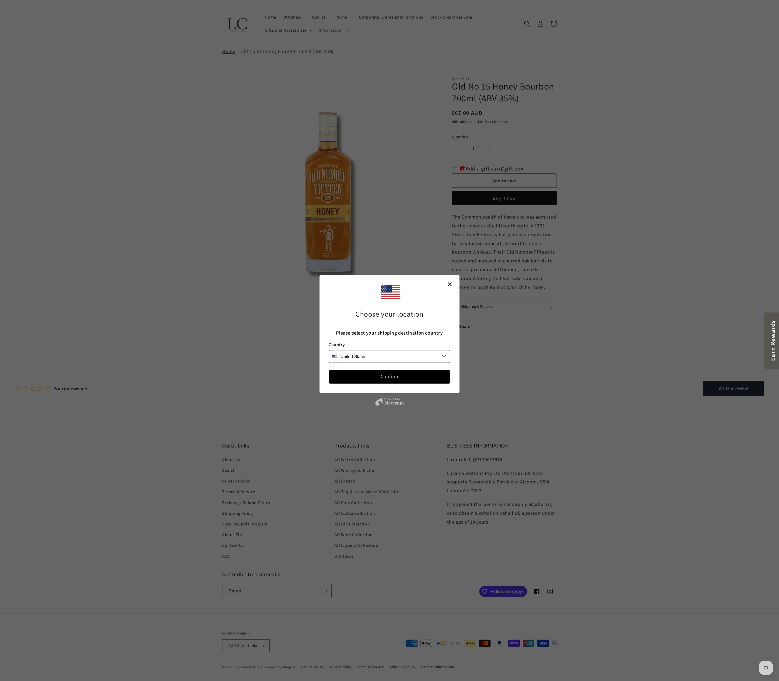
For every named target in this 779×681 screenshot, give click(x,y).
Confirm (389, 376)
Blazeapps (394, 403)
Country (337, 344)
